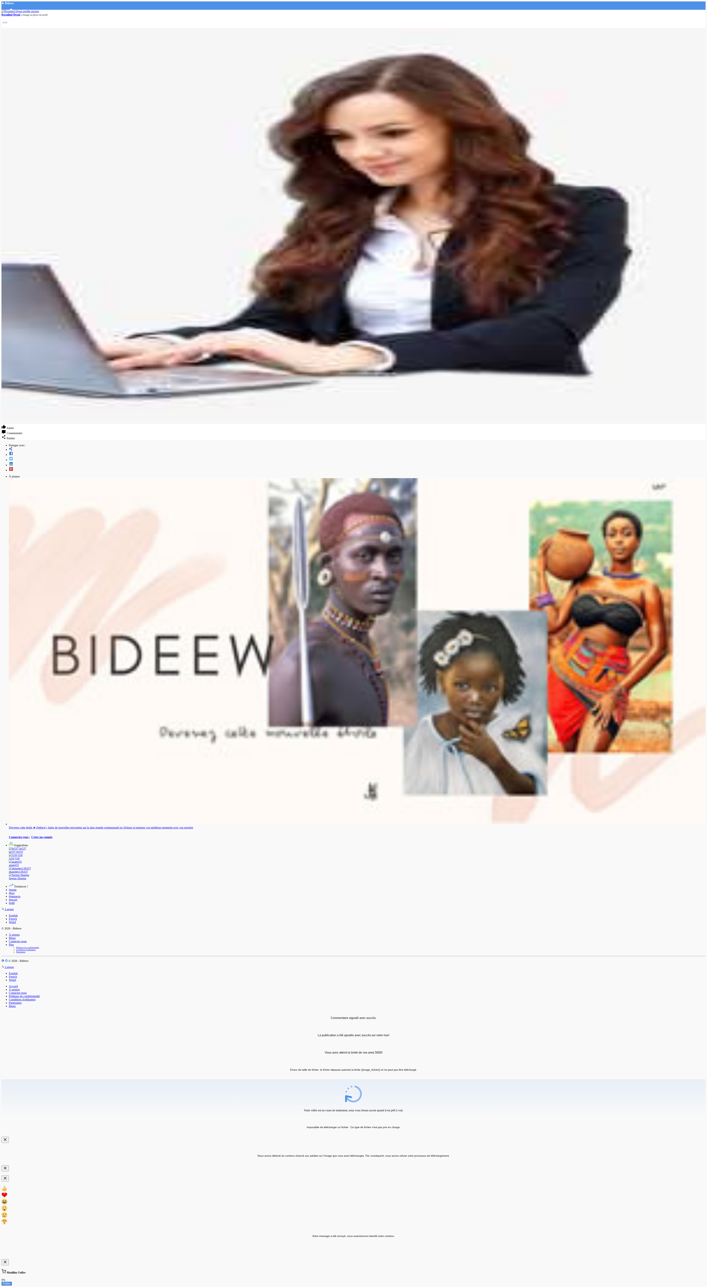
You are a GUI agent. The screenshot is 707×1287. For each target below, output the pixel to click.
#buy (12, 893)
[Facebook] (357, 453)
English (13, 915)
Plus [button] (11, 944)
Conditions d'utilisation (26, 950)
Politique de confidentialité (27, 947)
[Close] (5, 1140)
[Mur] (357, 449)
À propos (14, 934)
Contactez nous (18, 941)
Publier (6, 1283)
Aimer (10, 428)
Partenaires (20, 952)
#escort (13, 899)
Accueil (13, 986)
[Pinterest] (357, 469)
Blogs (12, 938)
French (13, 918)
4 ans (5, 22)
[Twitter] (357, 459)
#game (13, 889)
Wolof (12, 922)
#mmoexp (14, 896)
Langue (9, 909)
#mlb (12, 903)
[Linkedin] (357, 464)
